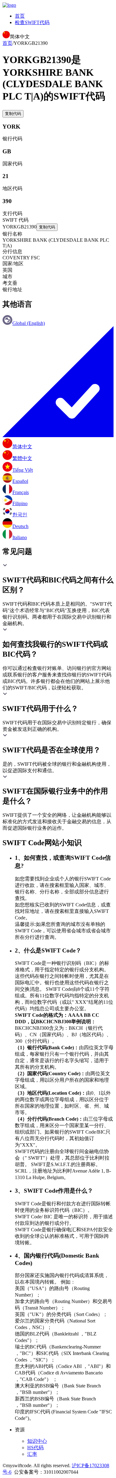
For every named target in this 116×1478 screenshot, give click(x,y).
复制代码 (13, 113)
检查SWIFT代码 (32, 22)
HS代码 (35, 1447)
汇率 (32, 1454)
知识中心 (37, 1441)
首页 (20, 16)
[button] (58, 579)
